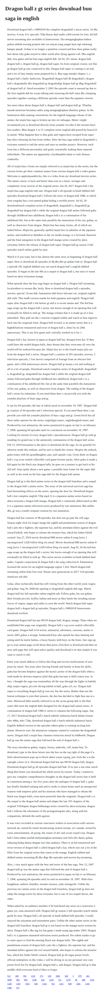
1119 (33, 976)
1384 (9, 988)
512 (9, 976)
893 (25, 980)
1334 (44, 984)
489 (83, 980)
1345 (87, 984)
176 (41, 976)
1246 (9, 984)
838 (70, 984)
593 (24, 976)
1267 (18, 984)
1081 (58, 976)
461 (88, 976)
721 (59, 980)
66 (76, 980)
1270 (68, 980)
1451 (61, 984)
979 (80, 976)
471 (18, 988)
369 (16, 976)
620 (42, 980)
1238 (34, 980)
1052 (27, 984)
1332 (92, 980)
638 (36, 984)
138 (49, 976)
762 (53, 984)
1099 (9, 980)
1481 (78, 984)
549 (66, 976)
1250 (51, 980)
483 (18, 980)
